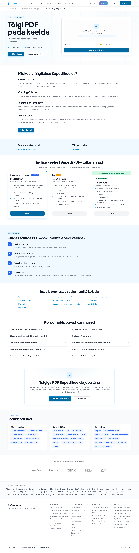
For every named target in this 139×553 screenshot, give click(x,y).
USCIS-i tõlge (75, 507)
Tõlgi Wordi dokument (111, 431)
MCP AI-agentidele (98, 524)
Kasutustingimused (18, 508)
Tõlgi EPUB (98, 442)
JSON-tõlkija (92, 304)
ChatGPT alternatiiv (56, 507)
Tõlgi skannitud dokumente (100, 507)
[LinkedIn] (121, 548)
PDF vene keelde (16, 442)
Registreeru (125, 3)
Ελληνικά (70, 489)
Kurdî (48, 492)
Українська (90, 494)
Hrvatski (122, 489)
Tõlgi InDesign (121, 442)
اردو (97, 494)
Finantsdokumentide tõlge (62, 300)
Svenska (44, 494)
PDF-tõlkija (75, 149)
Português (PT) (118, 492)
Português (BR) (107, 492)
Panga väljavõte (76, 530)
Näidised (59, 3)
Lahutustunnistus (58, 434)
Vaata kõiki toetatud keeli (27, 149)
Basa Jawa (28, 492)
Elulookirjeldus (75, 533)
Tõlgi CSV (98, 446)
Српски (37, 494)
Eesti (82, 489)
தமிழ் (49, 494)
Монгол (53, 492)
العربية (15, 489)
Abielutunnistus (77, 431)
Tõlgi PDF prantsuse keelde (122, 510)
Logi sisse (113, 3)
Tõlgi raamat (109, 442)
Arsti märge (74, 536)
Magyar (129, 489)
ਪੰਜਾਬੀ (94, 492)
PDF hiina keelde (32, 434)
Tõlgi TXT (108, 446)
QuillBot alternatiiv (55, 528)
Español (77, 489)
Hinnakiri (50, 3)
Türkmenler (69, 494)
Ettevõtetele (69, 3)
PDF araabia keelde (17, 434)
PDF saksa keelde (16, 438)
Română (127, 492)
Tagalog (76, 494)
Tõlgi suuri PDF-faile (25, 297)
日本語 (21, 492)
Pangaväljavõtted (76, 438)
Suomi (94, 489)
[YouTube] (129, 548)
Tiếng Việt (103, 494)
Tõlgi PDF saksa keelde (121, 513)
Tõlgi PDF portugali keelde (122, 516)
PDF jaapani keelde (31, 442)
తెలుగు (55, 494)
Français (100, 489)
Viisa (80, 442)
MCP (104, 3)
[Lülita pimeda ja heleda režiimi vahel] (86, 3)
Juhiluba (55, 442)
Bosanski (44, 489)
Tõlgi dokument (17, 54)
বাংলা (38, 489)
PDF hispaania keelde (18, 431)
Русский (8, 494)
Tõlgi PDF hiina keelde (120, 519)
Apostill (55, 446)
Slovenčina (15, 494)
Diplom (83, 434)
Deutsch (63, 489)
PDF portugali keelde (32, 438)
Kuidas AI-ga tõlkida (98, 521)
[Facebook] (125, 548)
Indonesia (8, 492)
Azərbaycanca (22, 489)
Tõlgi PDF (98, 431)
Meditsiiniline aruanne (69, 442)
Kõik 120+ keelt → (119, 527)
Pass (67, 431)
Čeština (50, 489)
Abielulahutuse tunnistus (78, 519)
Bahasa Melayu (67, 492)
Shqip (31, 494)
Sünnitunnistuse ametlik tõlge (98, 297)
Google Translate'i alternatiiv (59, 510)
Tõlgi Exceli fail (99, 438)
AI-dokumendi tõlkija (25, 300)
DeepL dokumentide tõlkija (58, 513)
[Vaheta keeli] (96, 44)
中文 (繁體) (119, 494)
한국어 (43, 492)
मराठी (59, 492)
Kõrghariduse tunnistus (60, 438)
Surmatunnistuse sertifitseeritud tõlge (67, 304)
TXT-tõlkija (22, 308)
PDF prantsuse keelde (35, 431)
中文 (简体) (111, 494)
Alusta (27, 213)
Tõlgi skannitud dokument (119, 434)
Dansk (57, 489)
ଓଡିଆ (89, 492)
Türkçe (83, 494)
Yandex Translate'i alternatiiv (59, 516)
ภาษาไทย (61, 494)
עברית (112, 489)
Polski (99, 492)
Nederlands (77, 492)
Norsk (84, 492)
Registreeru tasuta (33, 54)
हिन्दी (117, 489)
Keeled (39, 3)
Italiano (15, 492)
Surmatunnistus (72, 434)
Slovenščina (24, 494)
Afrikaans (8, 489)
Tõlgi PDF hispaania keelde (122, 507)
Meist (9, 508)
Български (32, 489)
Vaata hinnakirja (81, 399)
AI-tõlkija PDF (92, 300)
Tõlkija (30, 3)
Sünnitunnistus (58, 431)
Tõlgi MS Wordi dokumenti (62, 297)
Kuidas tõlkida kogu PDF (100, 515)
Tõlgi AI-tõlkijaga (97, 518)
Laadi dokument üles (59, 399)
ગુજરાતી (106, 489)
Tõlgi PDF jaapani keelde (121, 522)
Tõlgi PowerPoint (113, 438)
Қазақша (36, 492)
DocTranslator (14, 505)
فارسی (88, 489)
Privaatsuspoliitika (31, 508)
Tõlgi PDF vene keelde (120, 524)
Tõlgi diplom (22, 304)
